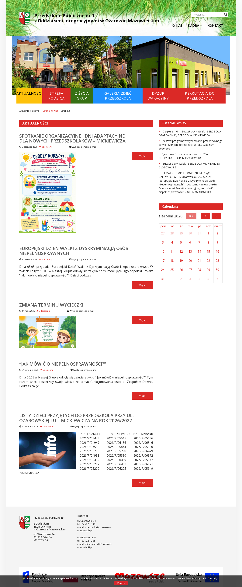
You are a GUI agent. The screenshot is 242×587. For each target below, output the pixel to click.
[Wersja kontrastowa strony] (222, 6)
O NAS (177, 25)
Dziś (191, 216)
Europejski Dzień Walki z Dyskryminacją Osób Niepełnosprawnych (73, 250)
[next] (216, 216)
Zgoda (121, 583)
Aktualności (29, 93)
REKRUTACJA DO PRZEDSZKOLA (200, 95)
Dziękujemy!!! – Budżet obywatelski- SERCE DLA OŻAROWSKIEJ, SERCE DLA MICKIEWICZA (190, 133)
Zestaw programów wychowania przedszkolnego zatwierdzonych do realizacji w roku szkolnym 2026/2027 (191, 144)
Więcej (143, 156)
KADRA (194, 25)
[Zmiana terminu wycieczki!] (47, 332)
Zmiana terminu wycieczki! (52, 305)
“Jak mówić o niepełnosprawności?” (62, 364)
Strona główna (50, 110)
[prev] (205, 216)
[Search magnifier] (225, 14)
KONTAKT (215, 25)
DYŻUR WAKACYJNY (158, 95)
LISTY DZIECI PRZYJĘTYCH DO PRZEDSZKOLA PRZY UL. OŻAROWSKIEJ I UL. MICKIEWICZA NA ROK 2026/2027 (76, 417)
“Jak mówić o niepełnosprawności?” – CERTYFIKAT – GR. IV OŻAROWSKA (183, 156)
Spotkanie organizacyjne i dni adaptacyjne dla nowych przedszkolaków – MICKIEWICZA (72, 138)
